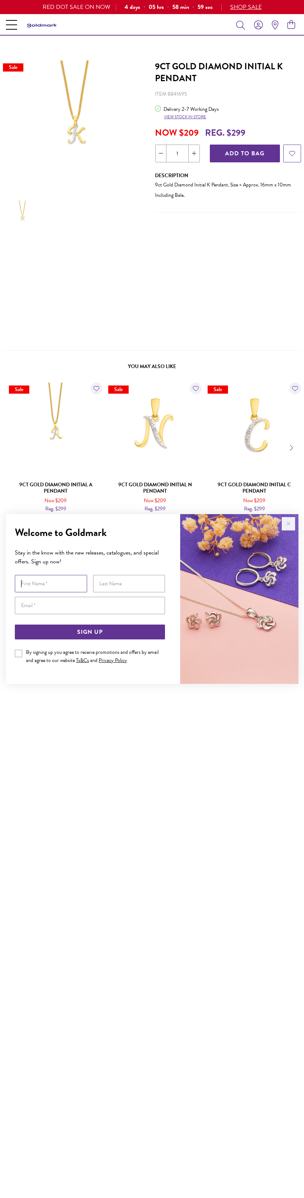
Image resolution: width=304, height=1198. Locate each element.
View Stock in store (185, 117)
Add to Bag (244, 153)
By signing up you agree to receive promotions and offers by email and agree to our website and (92, 656)
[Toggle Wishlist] (96, 388)
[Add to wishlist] (292, 153)
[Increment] (193, 153)
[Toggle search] (242, 24)
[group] (152, 7)
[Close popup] (288, 523)
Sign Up (90, 632)
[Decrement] (161, 153)
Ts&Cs (82, 660)
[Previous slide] (12, 447)
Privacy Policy (113, 660)
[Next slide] (292, 447)
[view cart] (291, 25)
